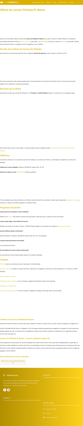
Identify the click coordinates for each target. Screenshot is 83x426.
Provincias (71, 2)
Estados (54, 2)
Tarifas (2, 264)
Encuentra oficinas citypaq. (8, 276)
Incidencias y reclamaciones (8, 286)
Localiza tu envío (5, 269)
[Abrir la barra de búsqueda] (78, 2)
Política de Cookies (50, 409)
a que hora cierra (43, 41)
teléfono (63, 41)
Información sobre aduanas (8, 291)
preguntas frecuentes (72, 200)
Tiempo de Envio (62, 2)
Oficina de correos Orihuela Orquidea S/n (13, 361)
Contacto (48, 413)
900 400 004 (20, 172)
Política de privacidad (51, 417)
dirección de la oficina (63, 226)
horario (10, 217)
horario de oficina (25, 41)
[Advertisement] (40, 25)
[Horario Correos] (10, 2)
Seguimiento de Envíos (38, 2)
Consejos (48, 2)
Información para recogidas (8, 281)
